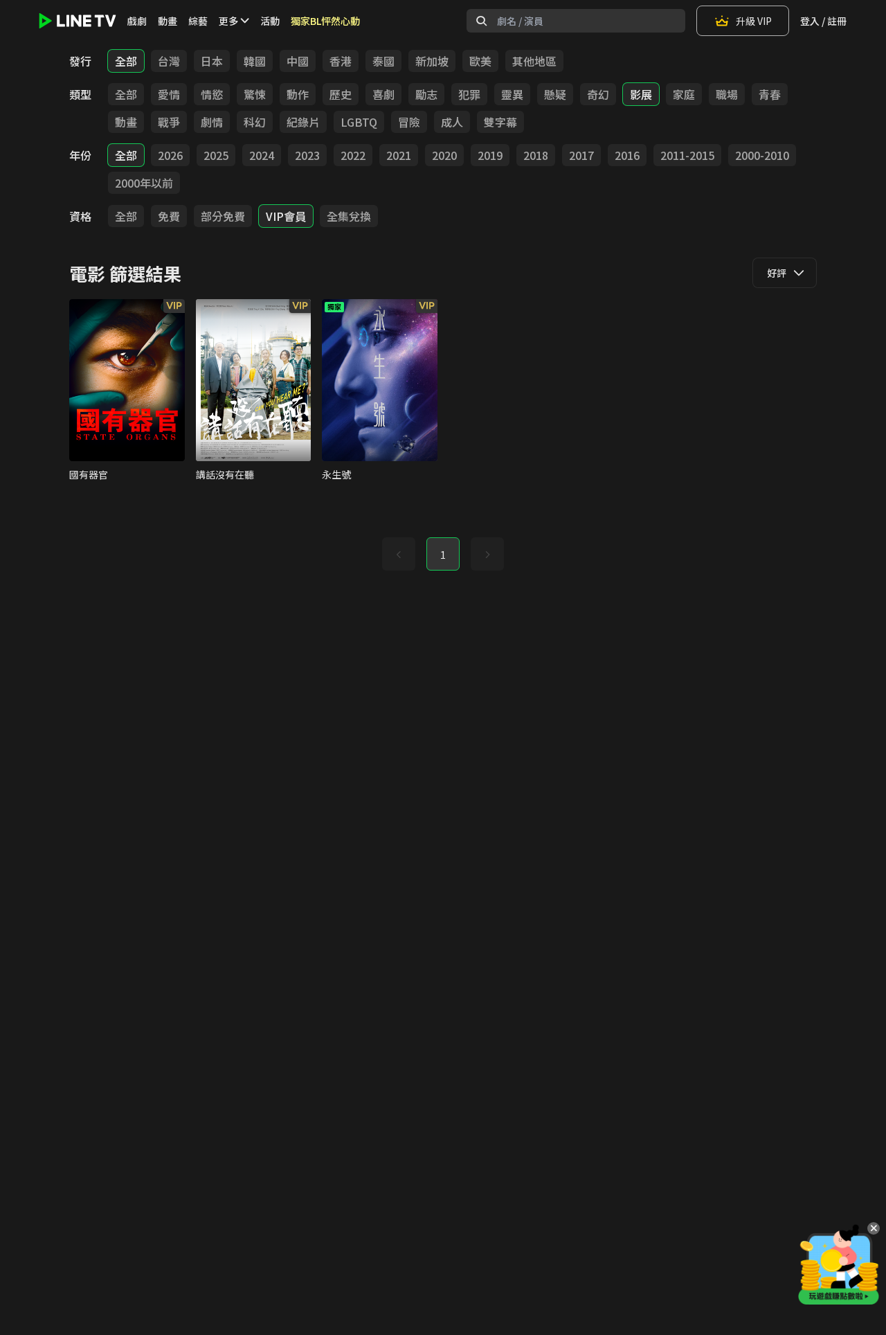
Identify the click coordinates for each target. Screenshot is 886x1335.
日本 (212, 61)
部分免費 (223, 216)
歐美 (480, 61)
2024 (261, 155)
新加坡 (432, 61)
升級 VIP (754, 21)
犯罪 (469, 94)
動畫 (167, 21)
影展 (641, 94)
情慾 (212, 94)
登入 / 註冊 (823, 21)
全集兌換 (349, 216)
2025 (216, 155)
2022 (353, 155)
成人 (452, 122)
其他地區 (534, 61)
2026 (170, 155)
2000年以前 (144, 182)
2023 (307, 155)
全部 (126, 61)
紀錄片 (303, 122)
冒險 (409, 122)
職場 (727, 94)
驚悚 (255, 94)
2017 (581, 155)
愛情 (169, 94)
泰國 (383, 61)
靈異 (512, 94)
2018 (535, 155)
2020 (444, 155)
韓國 (255, 61)
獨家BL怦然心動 (325, 21)
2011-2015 (687, 155)
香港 (340, 61)
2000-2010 (762, 155)
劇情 (212, 122)
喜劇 (383, 94)
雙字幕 (500, 122)
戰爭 (169, 122)
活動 (270, 21)
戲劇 (137, 21)
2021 (398, 155)
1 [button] (443, 555)
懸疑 (555, 94)
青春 (770, 94)
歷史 (340, 94)
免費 (169, 216)
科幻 (255, 122)
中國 (298, 61)
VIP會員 (286, 216)
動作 (298, 94)
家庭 (684, 94)
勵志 (426, 94)
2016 (627, 155)
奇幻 (598, 94)
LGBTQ (359, 122)
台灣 (169, 61)
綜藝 (198, 21)
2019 (490, 155)
